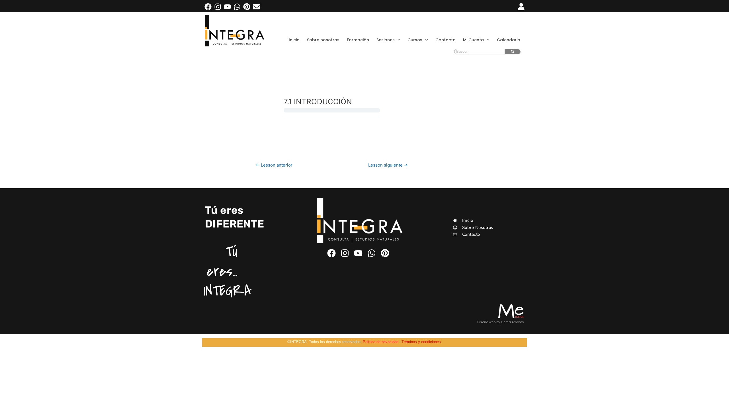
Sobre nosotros (323, 40)
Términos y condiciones (421, 342)
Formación (358, 40)
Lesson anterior (274, 165)
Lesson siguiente (388, 165)
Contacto (445, 40)
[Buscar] (512, 51)
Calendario (508, 40)
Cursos (414, 40)
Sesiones (385, 40)
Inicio (294, 40)
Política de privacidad (380, 342)
